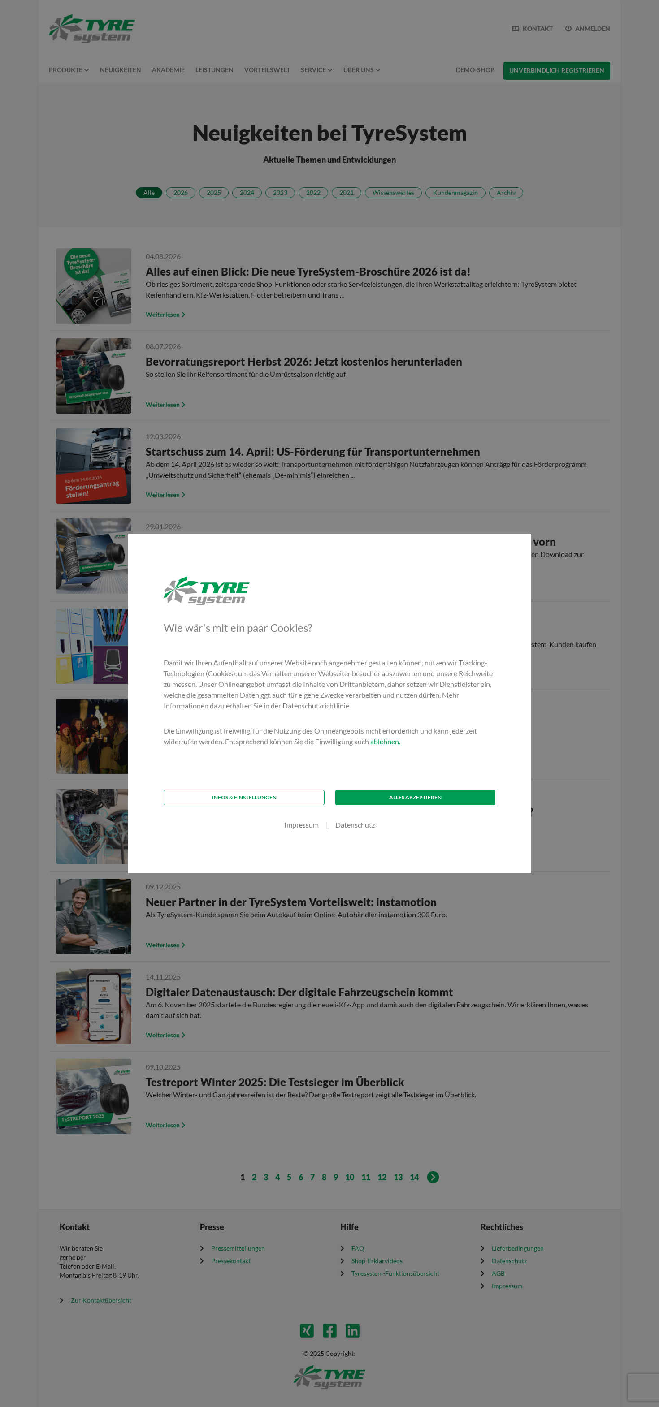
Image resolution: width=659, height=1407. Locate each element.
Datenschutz (355, 824)
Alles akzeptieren (415, 797)
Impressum (301, 824)
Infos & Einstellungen (244, 797)
